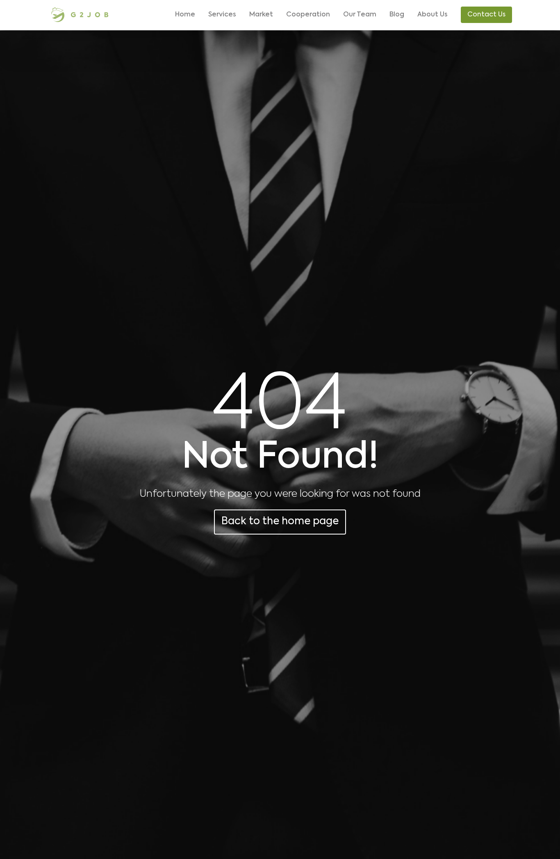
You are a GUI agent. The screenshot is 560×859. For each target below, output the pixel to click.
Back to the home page (280, 521)
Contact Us (486, 14)
